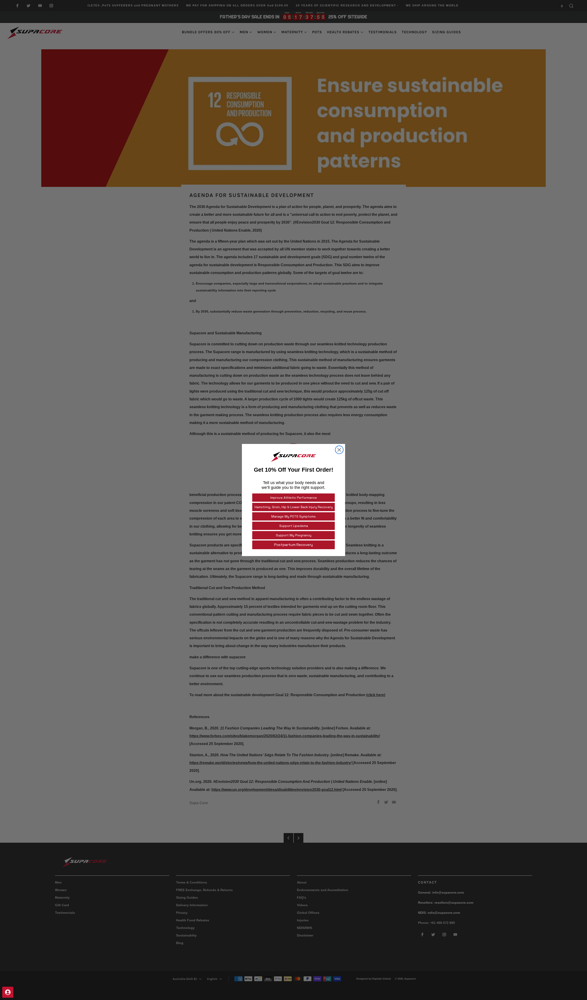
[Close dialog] (339, 450)
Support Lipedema (293, 526)
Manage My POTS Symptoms (293, 516)
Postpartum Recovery (293, 544)
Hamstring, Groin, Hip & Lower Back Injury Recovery (294, 507)
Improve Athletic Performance (293, 498)
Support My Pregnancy (293, 535)
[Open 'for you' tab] (7, 992)
